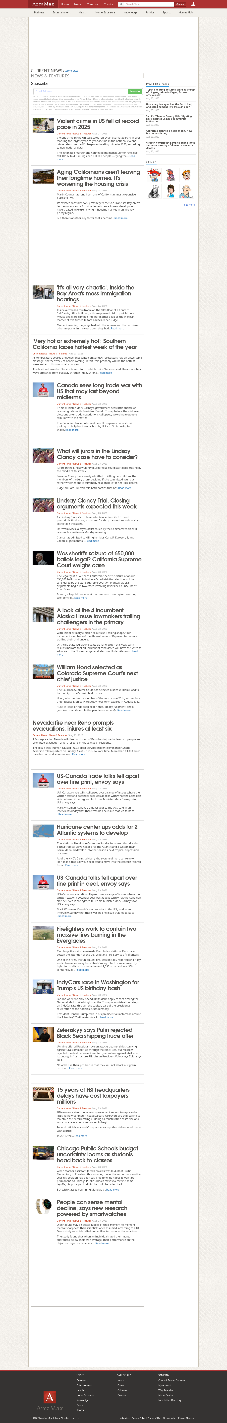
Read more (121, 218)
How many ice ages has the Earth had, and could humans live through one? (169, 105)
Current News (64, 133)
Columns (122, 1390)
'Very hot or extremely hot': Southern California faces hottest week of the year (85, 343)
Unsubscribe (169, 1418)
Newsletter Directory (169, 1400)
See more (189, 204)
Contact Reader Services (171, 1380)
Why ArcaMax (165, 1390)
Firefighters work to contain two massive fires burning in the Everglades (96, 934)
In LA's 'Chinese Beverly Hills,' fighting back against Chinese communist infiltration (169, 119)
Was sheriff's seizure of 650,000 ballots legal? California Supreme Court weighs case (99, 558)
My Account (164, 1385)
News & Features (82, 133)
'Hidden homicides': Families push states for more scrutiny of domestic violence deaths (170, 145)
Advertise (125, 1418)
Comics (121, 1385)
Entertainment (61, 12)
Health (83, 12)
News (120, 1380)
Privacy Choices (186, 1418)
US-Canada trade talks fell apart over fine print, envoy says (98, 778)
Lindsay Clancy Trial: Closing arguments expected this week (97, 503)
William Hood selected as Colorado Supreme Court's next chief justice (97, 672)
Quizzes (121, 1395)
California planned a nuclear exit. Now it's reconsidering (169, 132)
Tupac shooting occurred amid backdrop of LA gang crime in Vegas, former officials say (170, 92)
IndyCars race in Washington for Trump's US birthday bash (98, 984)
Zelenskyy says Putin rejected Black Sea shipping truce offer (95, 1032)
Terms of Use (154, 1418)
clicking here (107, 109)
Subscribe (135, 91)
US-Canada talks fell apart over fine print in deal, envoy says (97, 880)
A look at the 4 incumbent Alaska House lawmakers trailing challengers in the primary (98, 615)
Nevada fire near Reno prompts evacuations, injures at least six (73, 725)
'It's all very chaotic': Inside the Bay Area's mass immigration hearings (95, 293)
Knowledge (130, 12)
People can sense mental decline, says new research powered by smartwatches (92, 1207)
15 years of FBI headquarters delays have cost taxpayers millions (93, 1095)
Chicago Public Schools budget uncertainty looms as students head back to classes (97, 1153)
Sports (167, 12)
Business (39, 12)
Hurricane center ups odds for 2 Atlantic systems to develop (97, 829)
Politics (150, 12)
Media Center (165, 1395)
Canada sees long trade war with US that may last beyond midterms (99, 390)
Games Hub (186, 12)
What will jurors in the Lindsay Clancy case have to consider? (97, 453)
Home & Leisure (105, 12)
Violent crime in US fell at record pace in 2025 (98, 123)
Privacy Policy (138, 1418)
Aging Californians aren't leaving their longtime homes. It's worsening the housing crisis (98, 177)
